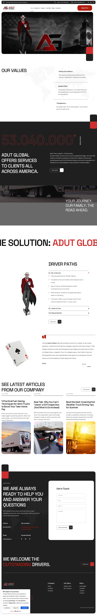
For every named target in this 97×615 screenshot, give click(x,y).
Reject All (15, 608)
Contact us (85, 564)
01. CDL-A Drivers (54, 273)
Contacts (58, 8)
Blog (53, 8)
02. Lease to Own (54, 308)
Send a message (62, 527)
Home (32, 8)
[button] (68, 273)
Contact (82, 593)
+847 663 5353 (64, 2)
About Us (37, 8)
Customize (7, 608)
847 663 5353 (7, 527)
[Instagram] (93, 2)
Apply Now (84, 8)
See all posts (86, 389)
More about (55, 170)
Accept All (24, 608)
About (49, 586)
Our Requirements (55, 313)
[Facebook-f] (88, 2)
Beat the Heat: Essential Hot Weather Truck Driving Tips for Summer (80, 404)
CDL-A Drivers (68, 588)
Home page (83, 586)
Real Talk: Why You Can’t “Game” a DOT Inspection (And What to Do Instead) (47, 404)
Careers (43, 8)
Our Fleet (48, 8)
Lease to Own (67, 586)
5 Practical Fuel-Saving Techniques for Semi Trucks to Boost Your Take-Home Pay (16, 405)
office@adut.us (81, 2)
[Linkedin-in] (90, 2)
